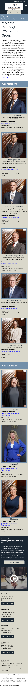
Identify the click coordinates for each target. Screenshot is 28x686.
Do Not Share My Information (13, 677)
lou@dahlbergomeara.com (9, 308)
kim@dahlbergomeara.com (9, 523)
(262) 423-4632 (5, 525)
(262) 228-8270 (5, 600)
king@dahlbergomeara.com (9, 169)
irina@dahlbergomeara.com (9, 468)
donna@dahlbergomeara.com (10, 413)
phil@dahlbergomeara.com (9, 123)
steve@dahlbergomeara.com (10, 217)
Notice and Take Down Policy (8, 678)
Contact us (5, 77)
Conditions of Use (23, 677)
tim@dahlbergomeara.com (9, 264)
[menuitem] (3, 663)
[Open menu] (26, 6)
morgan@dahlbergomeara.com (10, 351)
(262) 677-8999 (5, 415)
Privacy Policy (3, 677)
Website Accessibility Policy (20, 678)
